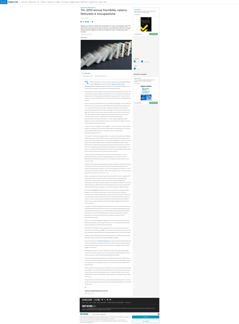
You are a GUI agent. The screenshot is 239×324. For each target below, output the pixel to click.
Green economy (64, 2)
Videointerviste (83, 2)
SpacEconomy (50, 2)
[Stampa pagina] (92, 22)
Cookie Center (128, 302)
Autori (87, 302)
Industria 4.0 (43, 2)
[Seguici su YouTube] (110, 299)
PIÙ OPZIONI (146, 321)
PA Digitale (57, 2)
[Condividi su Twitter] (83, 22)
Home (82, 18)
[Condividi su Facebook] (81, 22)
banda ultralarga (102, 241)
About (83, 302)
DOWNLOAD (153, 34)
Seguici (96, 299)
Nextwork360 (85, 308)
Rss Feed (94, 302)
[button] (3, 2)
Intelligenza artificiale (74, 2)
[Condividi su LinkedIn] (86, 22)
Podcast (100, 2)
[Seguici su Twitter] (105, 299)
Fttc (97, 245)
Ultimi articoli (24, 2)
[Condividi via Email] (88, 22)
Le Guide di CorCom (93, 2)
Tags (90, 302)
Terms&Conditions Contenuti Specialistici (115, 302)
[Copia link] (90, 22)
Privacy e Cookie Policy (101, 302)
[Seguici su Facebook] (107, 299)
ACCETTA (145, 317)
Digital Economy (32, 2)
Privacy (105, 2)
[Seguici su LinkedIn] (102, 299)
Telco (38, 2)
